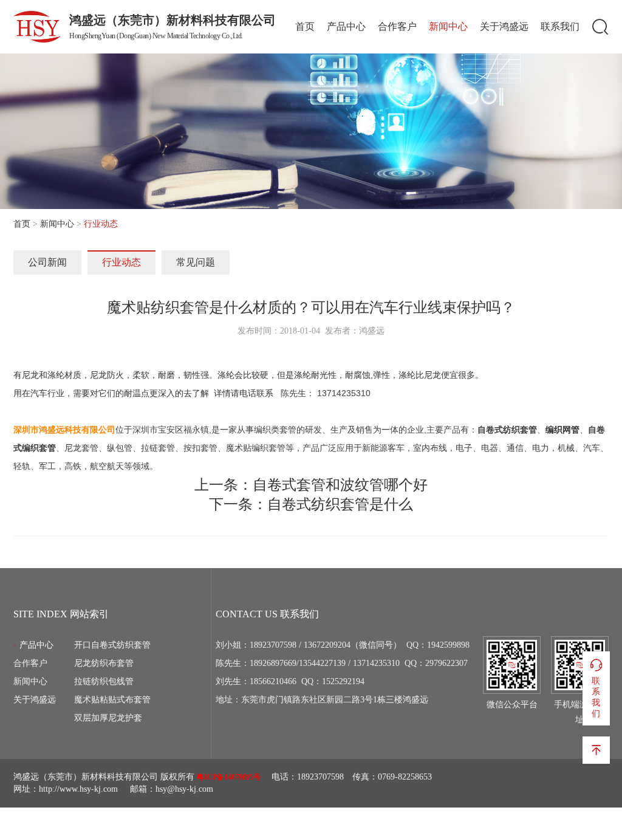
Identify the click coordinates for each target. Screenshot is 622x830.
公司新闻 (47, 262)
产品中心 (346, 26)
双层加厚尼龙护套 (108, 717)
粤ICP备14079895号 (229, 777)
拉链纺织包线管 (104, 681)
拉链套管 (158, 448)
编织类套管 (275, 429)
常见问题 (195, 262)
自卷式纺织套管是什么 (340, 504)
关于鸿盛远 (504, 26)
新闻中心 (448, 26)
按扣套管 (200, 448)
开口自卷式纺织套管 (112, 645)
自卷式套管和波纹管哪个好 (340, 485)
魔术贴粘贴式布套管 (112, 699)
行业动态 (121, 262)
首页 (305, 26)
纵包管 (119, 448)
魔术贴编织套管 (255, 448)
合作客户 (397, 26)
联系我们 (560, 26)
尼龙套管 (81, 448)
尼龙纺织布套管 (104, 663)
